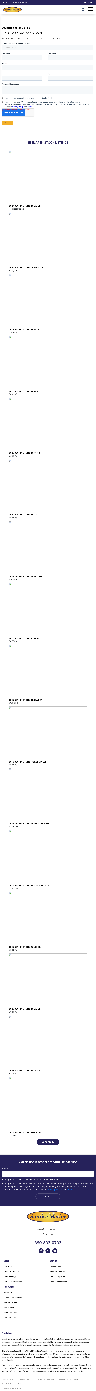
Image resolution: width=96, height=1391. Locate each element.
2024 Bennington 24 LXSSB (24, 329)
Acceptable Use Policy (11, 1383)
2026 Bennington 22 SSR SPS (24, 453)
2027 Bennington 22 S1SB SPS (25, 206)
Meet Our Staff (10, 1312)
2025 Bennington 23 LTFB (23, 514)
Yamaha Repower (57, 1276)
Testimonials (9, 1307)
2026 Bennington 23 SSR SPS (24, 638)
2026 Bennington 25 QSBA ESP (26, 576)
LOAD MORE (48, 1142)
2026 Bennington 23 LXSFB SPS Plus (29, 823)
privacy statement (78, 1357)
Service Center (56, 1266)
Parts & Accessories (58, 1281)
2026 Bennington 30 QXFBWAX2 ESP (29, 885)
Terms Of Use (23, 1379)
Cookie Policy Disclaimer (43, 1379)
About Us (8, 1292)
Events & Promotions (13, 1297)
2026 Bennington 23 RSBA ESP (25, 700)
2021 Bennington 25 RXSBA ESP (26, 267)
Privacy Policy (55, 1189)
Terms (69, 1189)
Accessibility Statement (68, 1379)
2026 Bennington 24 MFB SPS (25, 1132)
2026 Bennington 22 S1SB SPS (25, 947)
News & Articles (11, 1302)
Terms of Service (71, 1351)
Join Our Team (10, 1317)
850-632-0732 (87, 2)
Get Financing (10, 1276)
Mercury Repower (58, 1271)
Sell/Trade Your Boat (13, 1281)
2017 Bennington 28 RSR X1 (24, 391)
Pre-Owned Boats (11, 1271)
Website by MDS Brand (12, 1388)
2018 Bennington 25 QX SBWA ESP (28, 762)
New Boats (8, 1266)
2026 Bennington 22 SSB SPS (25, 1070)
